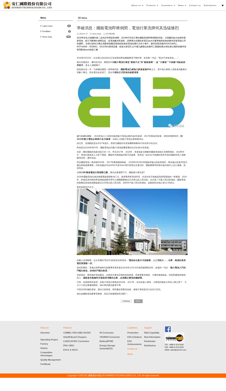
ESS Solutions (134, 337)
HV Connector (107, 333)
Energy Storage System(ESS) (107, 347)
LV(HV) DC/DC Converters (76, 341)
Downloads (149, 341)
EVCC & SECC (70, 350)
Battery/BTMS (106, 341)
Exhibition (46, 31)
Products (151, 5)
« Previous (126, 301)
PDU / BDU (68, 345)
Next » (138, 301)
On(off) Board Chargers (75, 337)
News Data (47, 37)
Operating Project (49, 340)
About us (136, 5)
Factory (44, 344)
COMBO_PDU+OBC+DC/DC (77, 333)
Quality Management (50, 360)
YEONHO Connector (110, 337)
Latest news (47, 26)
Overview (45, 333)
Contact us (195, 5)
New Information (152, 337)
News (181, 5)
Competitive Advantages (46, 354)
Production (133, 333)
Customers (167, 5)
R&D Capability (151, 333)
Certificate (45, 364)
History (44, 348)
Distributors (210, 5)
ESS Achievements (134, 342)
